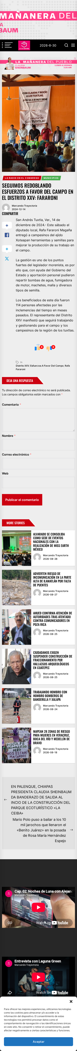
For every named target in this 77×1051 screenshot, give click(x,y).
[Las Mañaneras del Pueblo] (38, 63)
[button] (71, 1001)
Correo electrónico (16, 454)
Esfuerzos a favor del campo (47, 365)
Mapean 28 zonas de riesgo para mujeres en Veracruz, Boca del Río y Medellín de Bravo (51, 737)
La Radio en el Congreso (22, 178)
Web (5, 473)
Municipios (51, 178)
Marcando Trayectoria (24, 205)
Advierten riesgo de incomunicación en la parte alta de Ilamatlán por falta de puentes (52, 579)
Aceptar (38, 1042)
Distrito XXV (22, 365)
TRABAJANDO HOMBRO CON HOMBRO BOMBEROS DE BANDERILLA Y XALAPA (50, 696)
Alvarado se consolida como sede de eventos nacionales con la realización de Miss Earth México (51, 542)
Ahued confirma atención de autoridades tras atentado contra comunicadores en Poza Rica (52, 619)
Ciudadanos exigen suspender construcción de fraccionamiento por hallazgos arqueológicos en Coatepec (52, 660)
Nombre (9, 436)
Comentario (11, 404)
